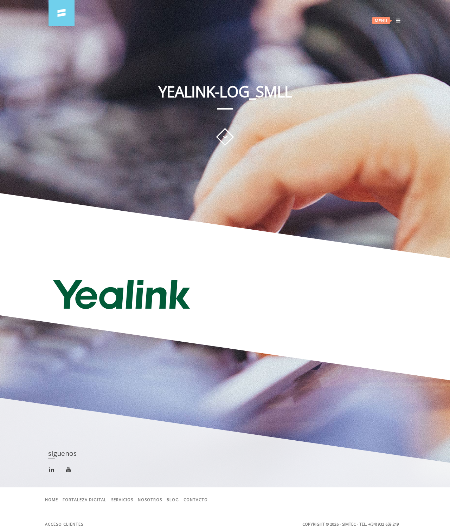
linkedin (55, 472)
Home (51, 499)
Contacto (196, 499)
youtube (72, 471)
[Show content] (225, 137)
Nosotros (150, 499)
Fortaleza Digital (85, 499)
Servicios (122, 499)
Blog (173, 499)
